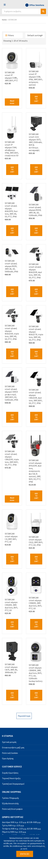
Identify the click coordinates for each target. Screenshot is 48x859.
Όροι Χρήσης (8, 758)
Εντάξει (24, 854)
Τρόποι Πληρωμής (10, 798)
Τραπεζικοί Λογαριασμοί (13, 783)
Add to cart (36, 98)
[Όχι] (44, 846)
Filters (11, 35)
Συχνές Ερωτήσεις (10, 772)
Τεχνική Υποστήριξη (11, 778)
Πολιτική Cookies (10, 753)
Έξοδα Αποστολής (10, 803)
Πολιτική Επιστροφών (12, 809)
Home (4, 19)
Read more (12, 102)
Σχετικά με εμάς (9, 742)
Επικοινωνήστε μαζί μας (13, 747)
